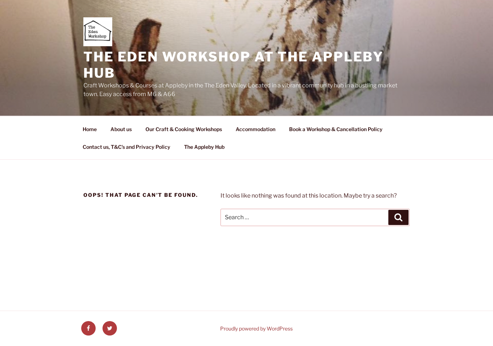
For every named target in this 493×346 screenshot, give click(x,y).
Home (90, 129)
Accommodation (255, 129)
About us (121, 129)
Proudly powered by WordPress (256, 328)
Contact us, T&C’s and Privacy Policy (126, 147)
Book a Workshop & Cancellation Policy (336, 129)
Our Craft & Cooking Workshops (183, 129)
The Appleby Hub (204, 147)
